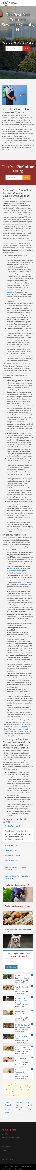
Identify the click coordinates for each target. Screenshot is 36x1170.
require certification (14, 571)
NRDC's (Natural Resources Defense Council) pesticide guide (16, 729)
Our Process (6, 1146)
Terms (11, 1169)
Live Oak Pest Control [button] (12, 826)
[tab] (18, 826)
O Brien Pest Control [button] (12, 850)
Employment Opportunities (11, 1137)
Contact (4, 1150)
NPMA (22, 582)
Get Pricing (11, 967)
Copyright (18, 1169)
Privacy (5, 1169)
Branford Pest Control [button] (12, 860)
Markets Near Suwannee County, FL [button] (19, 1107)
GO (26, 48)
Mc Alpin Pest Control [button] (12, 845)
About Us (5, 1134)
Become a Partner (8, 1159)
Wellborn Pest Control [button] (12, 855)
